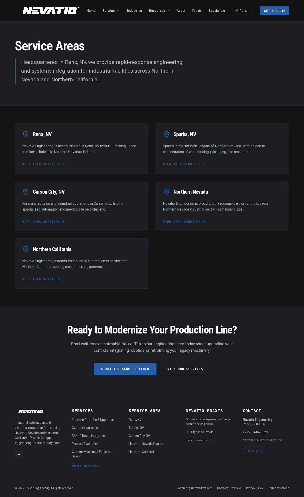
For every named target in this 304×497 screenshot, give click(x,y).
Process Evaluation (85, 444)
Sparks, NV (136, 428)
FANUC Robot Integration (89, 436)
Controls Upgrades (85, 428)
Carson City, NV (139, 436)
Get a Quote (274, 10)
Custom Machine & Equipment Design (93, 454)
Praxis (197, 10)
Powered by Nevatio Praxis (192, 488)
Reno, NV (135, 419)
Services (109, 10)
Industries (134, 10)
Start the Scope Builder (125, 369)
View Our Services (185, 369)
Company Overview (229, 488)
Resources (157, 10)
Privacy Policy (254, 488)
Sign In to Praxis (202, 432)
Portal (243, 10)
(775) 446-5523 (255, 432)
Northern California (142, 452)
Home (91, 10)
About (181, 10)
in (18, 454)
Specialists (217, 10)
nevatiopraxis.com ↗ (198, 440)
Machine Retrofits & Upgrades (93, 419)
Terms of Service (278, 488)
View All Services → (86, 466)
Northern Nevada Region (146, 444)
